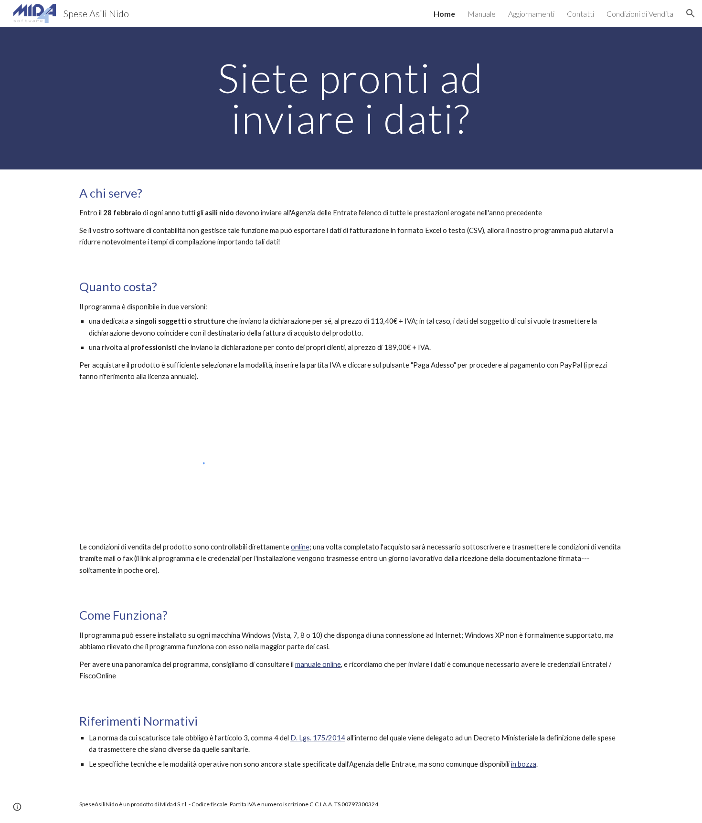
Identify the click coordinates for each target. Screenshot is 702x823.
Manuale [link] (482, 13)
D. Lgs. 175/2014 (317, 738)
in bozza (523, 764)
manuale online (318, 664)
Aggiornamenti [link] (531, 13)
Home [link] (444, 13)
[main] (351, 98)
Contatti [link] (580, 13)
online (300, 547)
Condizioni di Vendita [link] (639, 13)
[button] (690, 13)
